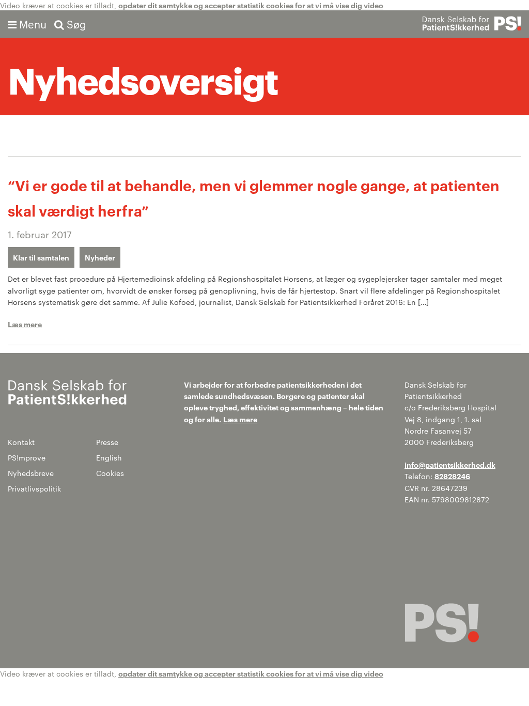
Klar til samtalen (41, 257)
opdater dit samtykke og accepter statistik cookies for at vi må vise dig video (250, 5)
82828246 (452, 476)
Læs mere (25, 324)
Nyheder (100, 257)
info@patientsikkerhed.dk (449, 464)
